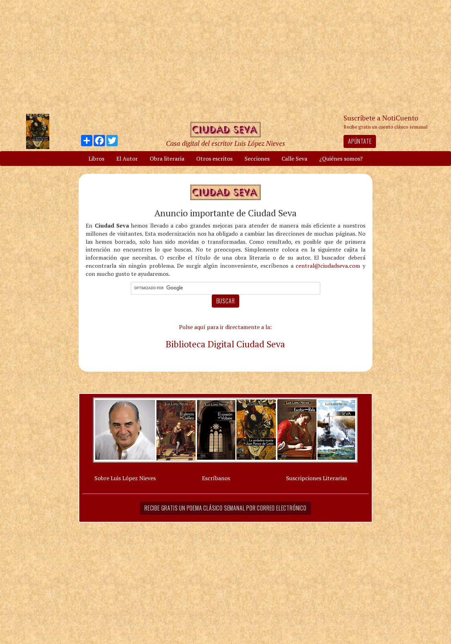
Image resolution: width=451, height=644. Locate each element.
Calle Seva (294, 158)
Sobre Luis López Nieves (125, 478)
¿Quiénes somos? (341, 158)
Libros (96, 158)
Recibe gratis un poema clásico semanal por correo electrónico (225, 508)
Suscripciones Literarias (316, 478)
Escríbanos (216, 478)
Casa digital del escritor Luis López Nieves (225, 143)
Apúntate (359, 141)
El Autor (127, 158)
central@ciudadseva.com (328, 266)
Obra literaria (167, 158)
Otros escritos (214, 158)
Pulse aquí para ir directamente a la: (225, 327)
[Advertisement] (234, 56)
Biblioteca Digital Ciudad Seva (225, 344)
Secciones (257, 158)
